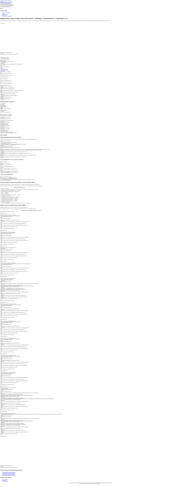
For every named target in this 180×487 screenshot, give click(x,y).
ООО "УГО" (2, 70)
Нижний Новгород (5, 481)
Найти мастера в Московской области (6, 52)
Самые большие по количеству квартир (8, 472)
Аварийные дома (5, 14)
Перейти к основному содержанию (6, 0)
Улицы (3, 13)
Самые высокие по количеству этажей (8, 473)
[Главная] (2, 1)
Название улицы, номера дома (5, 6)
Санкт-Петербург (5, 479)
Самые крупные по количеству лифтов (8, 474)
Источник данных (98, 483)
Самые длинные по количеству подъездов (9, 475)
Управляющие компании (6, 12)
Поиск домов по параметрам (6, 16)
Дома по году (4, 15)
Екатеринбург (4, 480)
